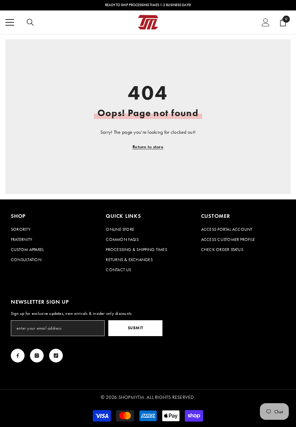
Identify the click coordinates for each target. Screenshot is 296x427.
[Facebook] (18, 355)
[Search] (30, 22)
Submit (135, 327)
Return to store (148, 146)
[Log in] (266, 22)
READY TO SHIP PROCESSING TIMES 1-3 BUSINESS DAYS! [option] (148, 5)
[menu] (9, 22)
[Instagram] (37, 355)
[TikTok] (56, 355)
